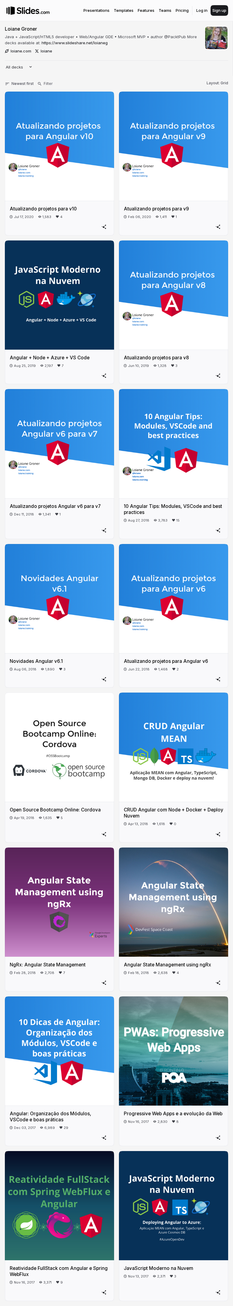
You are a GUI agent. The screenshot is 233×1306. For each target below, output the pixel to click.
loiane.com (21, 51)
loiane (46, 51)
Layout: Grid (217, 83)
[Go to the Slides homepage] (10, 10)
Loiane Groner (21, 29)
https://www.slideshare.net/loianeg (75, 42)
